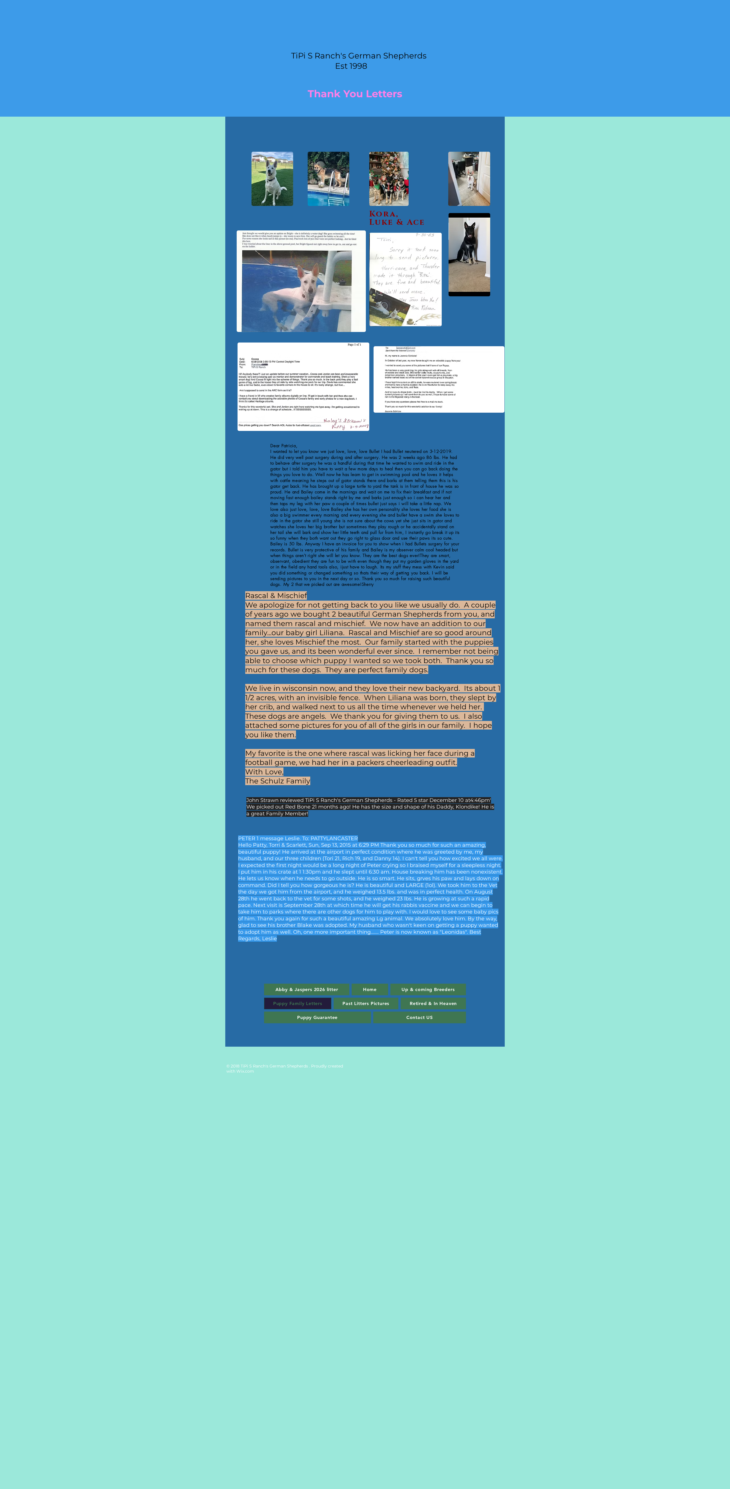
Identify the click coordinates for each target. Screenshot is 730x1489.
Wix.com (245, 1071)
